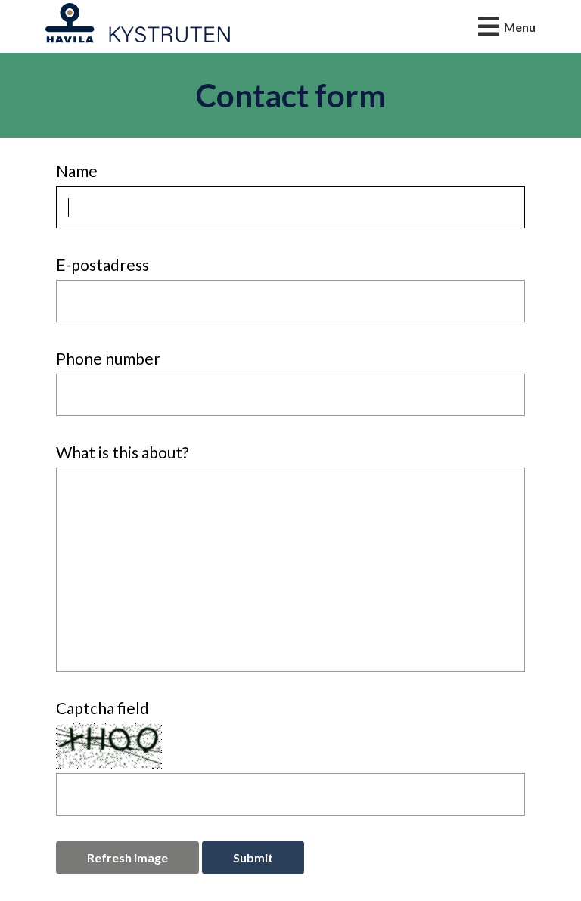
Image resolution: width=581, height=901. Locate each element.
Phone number (108, 358)
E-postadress (102, 264)
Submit (253, 857)
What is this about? (122, 452)
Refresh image (127, 857)
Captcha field (102, 707)
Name (77, 170)
